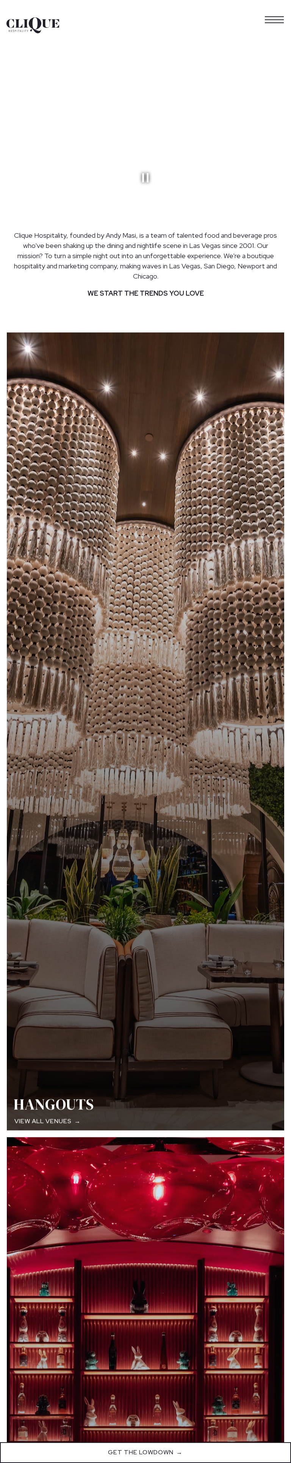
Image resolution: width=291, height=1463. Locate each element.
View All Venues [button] (43, 1121)
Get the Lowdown (141, 1452)
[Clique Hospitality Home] (32, 25)
